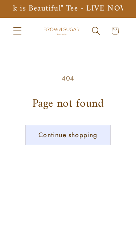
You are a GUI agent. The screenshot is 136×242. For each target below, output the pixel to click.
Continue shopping (67, 135)
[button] (17, 31)
